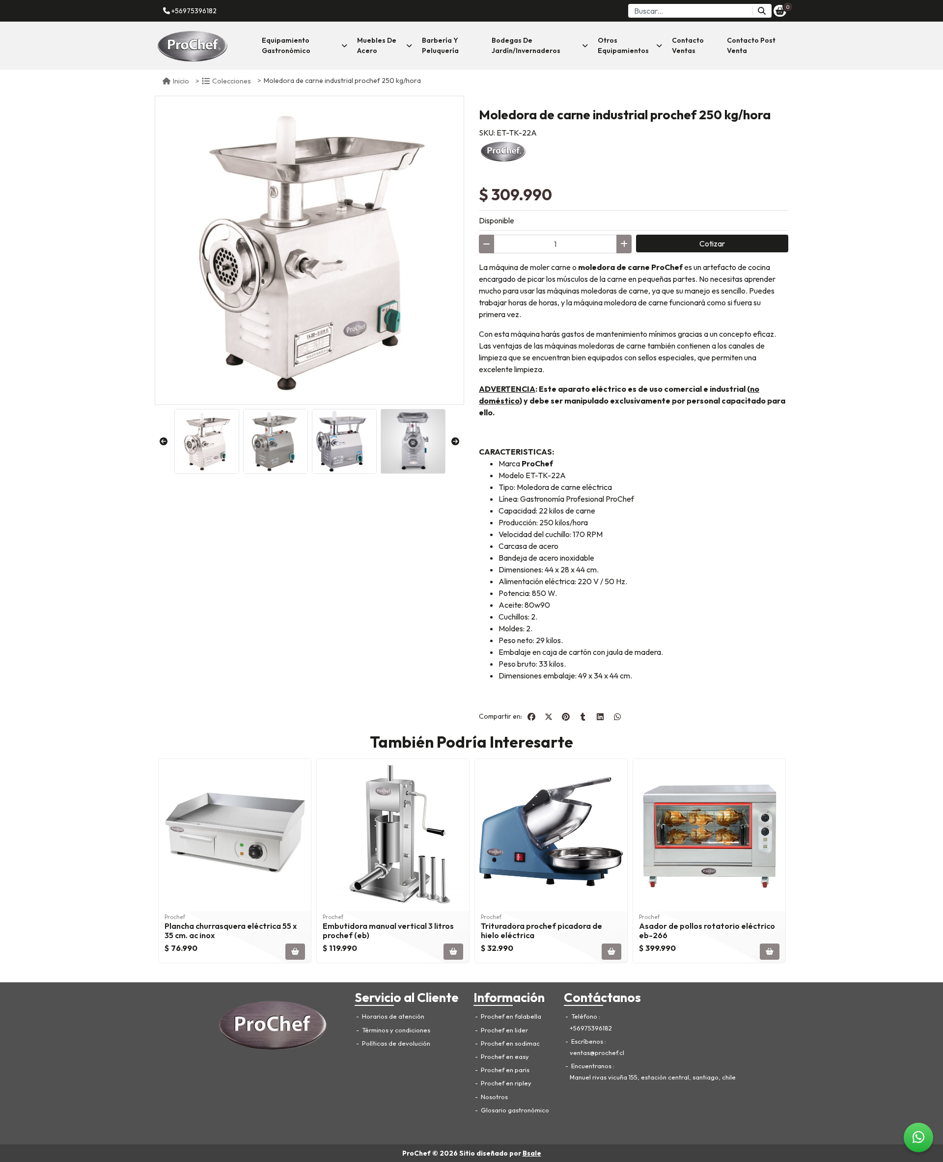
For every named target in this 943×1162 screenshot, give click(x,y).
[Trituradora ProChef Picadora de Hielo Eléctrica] (551, 835)
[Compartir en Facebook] (531, 717)
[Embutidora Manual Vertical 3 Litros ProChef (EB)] (393, 835)
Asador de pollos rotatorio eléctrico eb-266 (707, 930)
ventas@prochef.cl (597, 1052)
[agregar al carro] (295, 952)
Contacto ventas (688, 45)
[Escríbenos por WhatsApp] (918, 1137)
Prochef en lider (503, 1030)
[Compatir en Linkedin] (600, 717)
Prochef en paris (504, 1070)
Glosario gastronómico (514, 1110)
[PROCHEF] (503, 150)
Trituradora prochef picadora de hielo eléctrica (541, 930)
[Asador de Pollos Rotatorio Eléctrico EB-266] (709, 835)
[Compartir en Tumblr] (583, 717)
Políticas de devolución (395, 1043)
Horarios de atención (392, 1016)
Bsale (532, 1153)
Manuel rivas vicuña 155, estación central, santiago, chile (653, 1077)
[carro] (780, 11)
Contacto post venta (751, 45)
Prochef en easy (504, 1056)
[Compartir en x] (548, 717)
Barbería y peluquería (440, 45)
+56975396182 (193, 10)
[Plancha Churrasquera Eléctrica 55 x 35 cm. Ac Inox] (235, 835)
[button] (304, 46)
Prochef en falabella (510, 1016)
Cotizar (712, 243)
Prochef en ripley (505, 1083)
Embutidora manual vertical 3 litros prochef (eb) (388, 930)
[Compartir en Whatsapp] (617, 717)
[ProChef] (204, 46)
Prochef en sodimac (509, 1043)
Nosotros (493, 1097)
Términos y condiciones (395, 1030)
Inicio (181, 81)
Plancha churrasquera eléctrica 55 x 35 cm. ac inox (231, 930)
